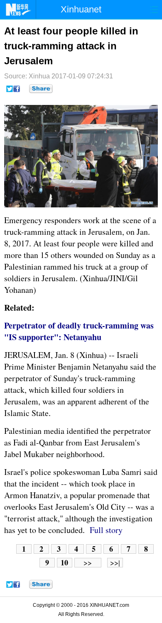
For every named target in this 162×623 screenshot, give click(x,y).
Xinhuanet (81, 9)
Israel (126, 354)
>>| (115, 562)
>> (87, 562)
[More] (41, 88)
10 (64, 562)
